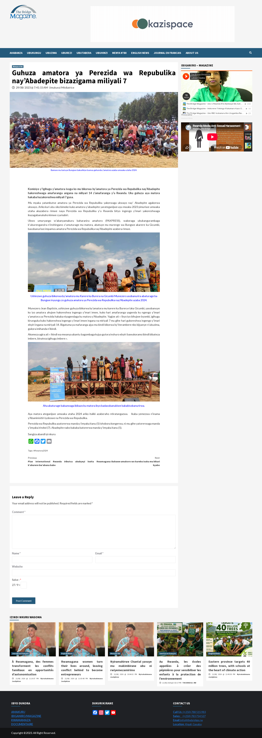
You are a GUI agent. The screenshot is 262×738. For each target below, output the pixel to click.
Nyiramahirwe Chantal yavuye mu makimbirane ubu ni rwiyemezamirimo (131, 666)
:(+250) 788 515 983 (189, 712)
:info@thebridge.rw (188, 720)
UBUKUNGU (34, 53)
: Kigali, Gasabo (187, 724)
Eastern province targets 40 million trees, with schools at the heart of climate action (229, 666)
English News (66, 653)
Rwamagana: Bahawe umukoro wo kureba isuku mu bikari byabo (128, 461)
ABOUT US (192, 53)
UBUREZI (66, 53)
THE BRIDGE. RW (189, 683)
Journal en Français (20, 653)
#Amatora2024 (41, 450)
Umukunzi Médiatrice (61, 87)
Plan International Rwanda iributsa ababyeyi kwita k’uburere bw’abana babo (61, 461)
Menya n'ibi (18, 66)
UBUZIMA (51, 53)
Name (16, 553)
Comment (18, 512)
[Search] (250, 52)
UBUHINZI (102, 53)
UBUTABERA (84, 53)
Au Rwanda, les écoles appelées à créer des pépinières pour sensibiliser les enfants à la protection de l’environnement (180, 670)
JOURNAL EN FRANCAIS (167, 53)
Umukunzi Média (187, 118)
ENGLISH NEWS (140, 53)
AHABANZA (16, 53)
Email (99, 553)
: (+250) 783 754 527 (189, 716)
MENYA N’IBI (119, 53)
